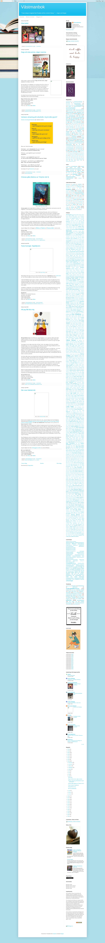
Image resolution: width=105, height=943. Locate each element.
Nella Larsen (75, 460)
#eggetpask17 (75, 545)
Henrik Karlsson (76, 337)
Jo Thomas (76, 364)
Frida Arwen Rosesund (74, 320)
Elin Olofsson (81, 299)
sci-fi (83, 174)
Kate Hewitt (72, 388)
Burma (82, 185)
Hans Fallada (73, 332)
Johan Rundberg (76, 367)
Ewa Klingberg (76, 314)
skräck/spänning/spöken (71, 176)
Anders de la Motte (78, 224)
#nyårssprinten (68, 564)
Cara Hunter (71, 263)
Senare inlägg (24, 463)
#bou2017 (74, 543)
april (69, 775)
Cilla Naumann (71, 283)
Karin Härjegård (73, 383)
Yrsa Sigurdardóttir (78, 532)
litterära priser (79, 140)
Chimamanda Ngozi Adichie (72, 278)
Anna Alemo (69, 233)
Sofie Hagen (77, 503)
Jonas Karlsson (72, 373)
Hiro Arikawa (68, 338)
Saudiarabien (77, 203)
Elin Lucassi (72, 299)
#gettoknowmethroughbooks (77, 102)
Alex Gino (80, 218)
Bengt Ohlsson (79, 254)
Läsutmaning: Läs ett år (76, 593)
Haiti (72, 193)
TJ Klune (77, 511)
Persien (82, 200)
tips (66, 150)
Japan (80, 195)
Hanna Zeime (78, 331)
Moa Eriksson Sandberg (77, 453)
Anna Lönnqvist (74, 238)
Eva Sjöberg (81, 312)
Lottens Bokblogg (71, 678)
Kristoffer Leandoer (74, 399)
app (79, 128)
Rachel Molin (68, 479)
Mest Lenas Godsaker (72, 705)
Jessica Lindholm (78, 360)
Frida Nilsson (79, 321)
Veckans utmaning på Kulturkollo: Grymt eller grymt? (39, 117)
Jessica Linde (71, 360)
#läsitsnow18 (68, 560)
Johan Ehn (68, 366)
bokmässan (68, 134)
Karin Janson (79, 383)
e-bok (29, 384)
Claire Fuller (82, 283)
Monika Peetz (79, 455)
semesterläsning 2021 (70, 145)
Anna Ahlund (81, 232)
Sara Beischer (68, 489)
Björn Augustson (73, 256)
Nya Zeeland (68, 200)
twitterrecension (81, 150)
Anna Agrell (76, 232)
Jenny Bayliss (77, 354)
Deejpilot (54, 933)
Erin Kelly (82, 310)
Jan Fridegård (79, 347)
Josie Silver (71, 376)
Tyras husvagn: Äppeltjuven (30, 246)
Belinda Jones (74, 254)
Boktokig (69, 715)
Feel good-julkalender (70, 116)
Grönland (81, 192)
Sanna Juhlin (68, 488)
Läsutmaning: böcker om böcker (76, 572)
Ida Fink (71, 341)
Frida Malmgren (74, 321)
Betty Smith (78, 255)
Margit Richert (68, 426)
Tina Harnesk (73, 518)
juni (69, 772)
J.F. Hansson (82, 346)
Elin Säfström (73, 300)
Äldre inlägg (59, 463)
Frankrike (79, 190)
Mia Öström (76, 448)
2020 (72, 654)
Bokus (29, 105)
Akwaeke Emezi (69, 218)
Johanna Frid (81, 367)
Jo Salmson (71, 364)
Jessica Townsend (80, 361)
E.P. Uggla (82, 294)
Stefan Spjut (72, 506)
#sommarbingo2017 (70, 565)
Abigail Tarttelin (78, 214)
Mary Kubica (78, 440)
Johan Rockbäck (69, 367)
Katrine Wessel (76, 388)
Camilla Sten (75, 262)
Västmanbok (33, 7)
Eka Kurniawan (81, 295)
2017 (72, 658)
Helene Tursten (74, 336)
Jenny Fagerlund (74, 355)
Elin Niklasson (76, 299)
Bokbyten (76, 113)
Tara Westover (37, 384)
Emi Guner (74, 305)
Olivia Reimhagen (78, 467)
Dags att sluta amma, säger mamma (33, 52)
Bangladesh (68, 185)
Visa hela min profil (70, 29)
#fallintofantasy (81, 546)
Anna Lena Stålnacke (77, 237)
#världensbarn (80, 111)
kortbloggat (72, 140)
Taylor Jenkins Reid (79, 513)
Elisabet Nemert (69, 301)
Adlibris (34, 105)
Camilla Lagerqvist (81, 261)
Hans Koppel (79, 332)
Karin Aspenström (77, 382)
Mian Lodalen (81, 448)
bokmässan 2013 (77, 134)
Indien (69, 194)
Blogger (62, 933)
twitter (76, 150)
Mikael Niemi (81, 450)
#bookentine (68, 543)
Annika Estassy (78, 244)
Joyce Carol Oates (77, 376)
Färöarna (67, 192)
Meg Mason (73, 445)
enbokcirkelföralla (72, 138)
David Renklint (81, 289)
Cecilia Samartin (73, 274)
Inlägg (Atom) (30, 465)
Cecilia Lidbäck (71, 273)
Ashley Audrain (78, 249)
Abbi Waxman (69, 214)
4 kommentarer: (39, 458)
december (70, 762)
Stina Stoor (68, 507)
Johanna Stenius (69, 371)
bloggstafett (79, 130)
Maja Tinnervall (79, 420)
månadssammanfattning (79, 141)
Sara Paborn (82, 491)
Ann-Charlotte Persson (77, 231)
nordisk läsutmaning (79, 576)
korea (72, 209)
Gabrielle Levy (68, 325)
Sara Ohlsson (77, 491)
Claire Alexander (77, 283)
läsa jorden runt (73, 601)
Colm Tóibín (75, 285)
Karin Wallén (77, 384)
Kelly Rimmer (69, 389)
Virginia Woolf (68, 529)
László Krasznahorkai (78, 416)
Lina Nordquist (81, 404)
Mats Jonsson (81, 442)
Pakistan (73, 200)
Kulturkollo (32, 168)
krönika (69, 172)
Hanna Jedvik (73, 331)
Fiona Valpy (71, 316)
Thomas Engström (75, 517)
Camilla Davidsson (73, 261)
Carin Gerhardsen (76, 263)
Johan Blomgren (75, 365)
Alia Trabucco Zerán (74, 221)
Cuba (75, 186)
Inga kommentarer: (39, 238)
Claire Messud (68, 284)
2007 (68, 814)
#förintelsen (68, 102)
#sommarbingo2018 (80, 565)
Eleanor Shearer (69, 296)
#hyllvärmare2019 (81, 553)
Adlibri (33, 455)
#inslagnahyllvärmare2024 (79, 554)
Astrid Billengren (77, 250)
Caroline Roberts (75, 267)
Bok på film (70, 113)
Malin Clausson (79, 421)
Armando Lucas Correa (80, 246)
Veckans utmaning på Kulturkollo (28, 119)
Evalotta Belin (68, 314)
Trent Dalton (79, 520)
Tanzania (76, 205)
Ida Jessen (80, 341)
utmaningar (74, 151)
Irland (83, 194)
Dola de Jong (75, 291)
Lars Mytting (81, 399)
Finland (72, 190)
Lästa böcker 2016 (79, 124)
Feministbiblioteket (71, 734)
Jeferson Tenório (69, 352)
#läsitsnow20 (75, 560)
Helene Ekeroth (68, 336)
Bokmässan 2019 (73, 114)
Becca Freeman (68, 254)
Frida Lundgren (68, 321)
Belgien (73, 185)
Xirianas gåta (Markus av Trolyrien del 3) (35, 177)
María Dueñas (76, 442)
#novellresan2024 (81, 563)
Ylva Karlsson (80, 531)
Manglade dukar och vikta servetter (35, 421)
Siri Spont (71, 501)
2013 (72, 662)
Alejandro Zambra (75, 218)
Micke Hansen (74, 449)
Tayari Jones (73, 513)
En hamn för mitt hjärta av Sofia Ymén (74, 702)
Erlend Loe (68, 311)
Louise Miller (72, 415)
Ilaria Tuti (71, 342)
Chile (67, 186)
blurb (74, 131)
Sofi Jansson (82, 501)
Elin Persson (68, 300)
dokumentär (72, 170)
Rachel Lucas (81, 478)
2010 (72, 666)
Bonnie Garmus (78, 257)
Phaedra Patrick (81, 474)
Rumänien (80, 201)
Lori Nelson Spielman (71, 414)
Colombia (71, 186)
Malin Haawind (74, 422)
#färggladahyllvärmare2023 (71, 548)
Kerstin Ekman (81, 389)
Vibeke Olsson (73, 526)
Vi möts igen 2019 (74, 574)
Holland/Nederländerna (79, 193)
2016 (72, 659)
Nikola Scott (76, 462)
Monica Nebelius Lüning (73, 455)
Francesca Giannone (77, 316)
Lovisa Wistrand (78, 415)
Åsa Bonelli (68, 535)
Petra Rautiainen (69, 474)
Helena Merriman (81, 335)
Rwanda (67, 203)
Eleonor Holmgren (81, 296)
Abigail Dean (74, 214)
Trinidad (81, 205)
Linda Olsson (81, 405)
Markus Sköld (72, 438)
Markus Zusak (78, 438)
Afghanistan (68, 184)
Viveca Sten (73, 529)
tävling (68, 151)
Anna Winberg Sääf (80, 239)
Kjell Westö (73, 393)
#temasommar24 (69, 109)
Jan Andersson (73, 347)
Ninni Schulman (74, 465)
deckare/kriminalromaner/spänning (74, 168)
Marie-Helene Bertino (74, 433)
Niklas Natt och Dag (69, 462)
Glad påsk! (24, 23)
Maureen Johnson (81, 444)
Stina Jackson (81, 506)
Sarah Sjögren (73, 495)
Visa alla (82, 744)
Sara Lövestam (79, 490)
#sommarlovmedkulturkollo (70, 107)
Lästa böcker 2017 (69, 125)
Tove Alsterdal (72, 519)
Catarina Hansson (73, 271)
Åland (79, 209)
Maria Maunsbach (75, 428)
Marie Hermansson (74, 432)
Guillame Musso (72, 329)
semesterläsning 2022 (79, 145)
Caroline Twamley (74, 268)
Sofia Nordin (68, 503)
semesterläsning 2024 (70, 146)
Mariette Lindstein (69, 435)
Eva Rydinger (76, 312)
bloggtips (68, 131)
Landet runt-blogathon (75, 123)
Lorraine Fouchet (79, 414)
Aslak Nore (71, 250)
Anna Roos (80, 238)
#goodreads (82, 551)
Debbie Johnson (81, 290)
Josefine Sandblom (78, 375)
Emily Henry (72, 306)
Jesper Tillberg (77, 358)
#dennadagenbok (81, 543)
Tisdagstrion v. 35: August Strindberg (74, 679)
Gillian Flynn (68, 326)
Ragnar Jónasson (75, 479)
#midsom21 (82, 560)
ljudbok (67, 141)
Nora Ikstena (79, 466)
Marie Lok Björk (81, 432)
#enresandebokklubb (69, 546)
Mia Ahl (67, 448)
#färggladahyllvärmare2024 (71, 549)
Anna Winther (68, 240)
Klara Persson (81, 394)
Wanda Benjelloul (79, 529)
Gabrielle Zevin (74, 325)
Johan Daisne (81, 365)
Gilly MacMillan (73, 326)
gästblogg (69, 139)
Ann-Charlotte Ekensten (29, 303)
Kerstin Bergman (75, 389)
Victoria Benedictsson (80, 526)
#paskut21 (78, 564)
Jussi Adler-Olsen (81, 378)
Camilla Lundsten (69, 262)
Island (69, 195)
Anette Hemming (69, 226)
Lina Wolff (68, 405)
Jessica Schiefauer (73, 361)
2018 (72, 656)
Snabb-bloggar (70, 859)
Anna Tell (75, 239)
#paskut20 (74, 564)
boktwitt (72, 135)
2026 (68, 749)
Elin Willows (78, 300)
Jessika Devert (74, 363)
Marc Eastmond (69, 425)
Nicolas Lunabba (77, 461)
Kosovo (68, 198)
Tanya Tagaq (73, 512)
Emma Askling (69, 307)
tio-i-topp (80, 149)
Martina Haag (73, 440)
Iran (79, 194)
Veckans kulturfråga (69, 126)
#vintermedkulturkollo (80, 109)
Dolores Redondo (72, 293)
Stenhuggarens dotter (36, 447)
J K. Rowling (72, 346)
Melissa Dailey (72, 447)
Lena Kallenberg (73, 401)
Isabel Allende (77, 345)
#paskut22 (82, 564)
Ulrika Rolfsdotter (78, 524)
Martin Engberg (75, 439)
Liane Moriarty (79, 401)
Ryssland (72, 203)
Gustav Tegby (71, 330)
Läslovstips (82, 123)
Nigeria (75, 199)
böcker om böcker (75, 167)
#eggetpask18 (81, 545)
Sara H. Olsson (73, 490)
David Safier (68, 290)
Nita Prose (79, 465)
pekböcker (68, 174)
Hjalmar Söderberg (74, 338)
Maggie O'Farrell (80, 419)
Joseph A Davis (33, 240)
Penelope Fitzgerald (69, 471)
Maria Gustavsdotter (80, 427)
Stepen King (76, 506)
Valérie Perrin (71, 525)
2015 (72, 660)
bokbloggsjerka (81, 574)
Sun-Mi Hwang (77, 507)
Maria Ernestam (68, 427)
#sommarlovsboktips (70, 108)
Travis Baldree (73, 520)
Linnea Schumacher (78, 409)
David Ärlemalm (74, 290)
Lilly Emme (73, 402)
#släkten (69, 106)
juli (69, 770)
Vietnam (77, 208)
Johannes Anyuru (76, 371)
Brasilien (77, 185)
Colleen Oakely (69, 285)
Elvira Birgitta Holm (78, 304)
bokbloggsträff (79, 131)
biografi (82, 166)
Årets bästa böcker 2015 (76, 156)
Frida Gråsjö (81, 320)
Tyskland (72, 207)
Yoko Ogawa (72, 532)
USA (41, 384)
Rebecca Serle (76, 480)
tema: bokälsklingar (69, 149)
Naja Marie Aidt (74, 459)
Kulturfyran (78, 569)
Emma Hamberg (73, 309)
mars (69, 790)
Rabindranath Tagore (77, 477)
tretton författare (75, 604)
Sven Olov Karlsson (77, 509)
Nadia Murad (68, 459)
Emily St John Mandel (79, 306)
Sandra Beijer (81, 486)
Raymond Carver (71, 480)
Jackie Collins (68, 347)
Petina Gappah (76, 473)
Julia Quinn (75, 377)
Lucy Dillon (72, 416)
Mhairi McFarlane (80, 447)
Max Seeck (68, 445)
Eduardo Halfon (69, 295)
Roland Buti (72, 483)
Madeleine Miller (79, 417)
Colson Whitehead (81, 285)
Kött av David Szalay (71, 675)
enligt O (69, 674)
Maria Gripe (74, 427)
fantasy (29, 240)
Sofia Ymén (73, 503)
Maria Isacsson (69, 428)
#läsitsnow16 (81, 559)
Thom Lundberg (69, 517)
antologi (76, 128)
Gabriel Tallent (81, 324)
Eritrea (77, 189)
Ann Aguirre (80, 227)
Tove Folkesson (79, 519)
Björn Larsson (78, 256)
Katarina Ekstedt (69, 387)
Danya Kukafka (75, 288)
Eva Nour (71, 312)
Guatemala (68, 193)
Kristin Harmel (74, 396)
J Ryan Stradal (76, 346)
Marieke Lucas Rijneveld (79, 434)
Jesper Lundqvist (72, 358)
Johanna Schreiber (80, 370)
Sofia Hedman (74, 502)
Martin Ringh (68, 440)
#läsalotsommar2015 (69, 558)
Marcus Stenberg (75, 425)
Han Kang (82, 330)
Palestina (78, 200)
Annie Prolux (76, 243)
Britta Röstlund (68, 260)
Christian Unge (69, 279)
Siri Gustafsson (76, 500)
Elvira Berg (72, 304)
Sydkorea (67, 205)
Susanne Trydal (81, 508)
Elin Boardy (68, 299)
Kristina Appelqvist (71, 398)
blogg (83, 128)
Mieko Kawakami (81, 449)
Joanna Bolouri (69, 365)
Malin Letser (80, 422)
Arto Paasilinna (72, 249)
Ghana (71, 192)
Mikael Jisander (76, 450)
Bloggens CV (39, 17)
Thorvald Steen (81, 517)
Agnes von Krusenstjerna (79, 215)
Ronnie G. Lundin (78, 483)
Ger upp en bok (77, 120)
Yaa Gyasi (71, 531)
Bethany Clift (72, 255)
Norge (80, 199)
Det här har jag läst (71, 724)
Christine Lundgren (69, 282)
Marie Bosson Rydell (77, 431)
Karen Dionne (77, 381)
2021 (68, 757)
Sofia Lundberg (81, 502)
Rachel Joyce (71, 478)
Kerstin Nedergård (78, 390)
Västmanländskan (77, 22)
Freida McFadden (74, 319)
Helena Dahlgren (73, 335)
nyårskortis (80, 143)
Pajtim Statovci (78, 468)
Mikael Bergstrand (69, 450)
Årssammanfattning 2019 (70, 161)
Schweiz (82, 203)
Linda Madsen (76, 405)
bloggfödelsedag (81, 129)
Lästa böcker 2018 (78, 125)
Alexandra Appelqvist (75, 219)
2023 (68, 754)
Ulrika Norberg (72, 524)
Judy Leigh (71, 377)
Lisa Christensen (72, 410)
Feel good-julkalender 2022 (76, 118)
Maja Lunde (73, 420)
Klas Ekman (68, 395)
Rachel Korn (76, 478)
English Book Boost (72, 591)
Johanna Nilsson (72, 370)
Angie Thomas (75, 227)
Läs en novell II (71, 570)
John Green (75, 372)
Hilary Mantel (81, 337)
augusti (69, 769)
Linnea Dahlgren (71, 409)
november (70, 764)
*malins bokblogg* (71, 701)
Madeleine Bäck (72, 417)
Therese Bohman (75, 514)
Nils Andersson (81, 462)
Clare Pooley (81, 284)
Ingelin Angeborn (81, 342)
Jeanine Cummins (81, 351)
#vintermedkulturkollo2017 (72, 111)
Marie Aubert (71, 431)
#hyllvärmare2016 (69, 552)
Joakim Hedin (81, 364)
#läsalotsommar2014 (80, 557)
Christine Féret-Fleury (80, 280)
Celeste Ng (79, 274)
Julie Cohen (71, 378)
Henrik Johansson (69, 337)
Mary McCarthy (71, 442)
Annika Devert (72, 244)
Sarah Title (79, 495)
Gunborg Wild (77, 329)
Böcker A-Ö (79, 114)
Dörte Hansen (71, 294)
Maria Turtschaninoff (76, 429)
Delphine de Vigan (69, 291)
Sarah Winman (71, 496)
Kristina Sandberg (77, 398)
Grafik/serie (68, 166)
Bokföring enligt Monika (72, 682)
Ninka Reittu (68, 465)
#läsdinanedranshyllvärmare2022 (72, 559)
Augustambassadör (70, 112)
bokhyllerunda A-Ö (70, 575)
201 (72, 655)
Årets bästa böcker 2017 (78, 157)
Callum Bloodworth (76, 260)
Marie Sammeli (68, 433)
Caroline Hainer (73, 266)
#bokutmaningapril (70, 542)
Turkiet (67, 207)
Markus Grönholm (72, 437)
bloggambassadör (72, 129)
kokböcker (82, 171)
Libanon (81, 198)
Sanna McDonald (74, 488)
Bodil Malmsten (72, 257)
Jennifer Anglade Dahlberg (76, 352)
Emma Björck (74, 307)
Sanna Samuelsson (80, 488)
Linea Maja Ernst (72, 408)
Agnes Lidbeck (71, 215)
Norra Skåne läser (80, 596)
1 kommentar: (38, 46)
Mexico (71, 199)
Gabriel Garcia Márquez (74, 324)
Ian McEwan (79, 340)
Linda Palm (70, 407)
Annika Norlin (77, 245)
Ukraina (67, 208)
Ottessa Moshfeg (73, 468)
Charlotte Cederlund (70, 277)
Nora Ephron (73, 466)
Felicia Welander (78, 315)
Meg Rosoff (78, 445)
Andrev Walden (81, 225)
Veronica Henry (77, 525)
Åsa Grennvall (73, 535)
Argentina (74, 184)
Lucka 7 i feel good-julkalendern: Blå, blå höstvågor (77, 850)
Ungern (72, 208)
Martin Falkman (81, 439)
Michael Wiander (69, 449)
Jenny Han (81, 355)
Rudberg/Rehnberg (69, 485)
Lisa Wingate (73, 411)
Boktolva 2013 (68, 569)
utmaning (82, 579)
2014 (72, 661)
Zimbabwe (68, 209)
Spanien (74, 204)
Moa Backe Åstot (69, 453)
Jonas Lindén (78, 373)
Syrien (72, 205)
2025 (68, 751)
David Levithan (69, 289)
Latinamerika (76, 198)
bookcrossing (78, 135)
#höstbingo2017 (69, 554)
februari (70, 792)
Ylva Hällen (75, 531)
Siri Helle (80, 500)
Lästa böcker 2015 (71, 124)
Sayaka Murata (76, 496)
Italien (75, 195)
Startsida (22, 17)
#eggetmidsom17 (69, 545)
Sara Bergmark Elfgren (76, 489)
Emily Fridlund (79, 305)
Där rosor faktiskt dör (28, 390)
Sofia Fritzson (69, 502)
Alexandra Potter (73, 220)
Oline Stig (72, 467)
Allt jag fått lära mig (27, 309)
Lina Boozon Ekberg (69, 404)
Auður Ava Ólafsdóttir (80, 251)
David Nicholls (75, 289)
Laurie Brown (74, 400)
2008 (72, 668)
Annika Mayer (72, 245)
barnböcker (27, 111)
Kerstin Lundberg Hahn (70, 390)
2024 (68, 752)
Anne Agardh (74, 240)
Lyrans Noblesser (71, 692)
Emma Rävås (79, 309)
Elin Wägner (82, 300)
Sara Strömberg (75, 492)
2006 (68, 816)
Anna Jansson (79, 234)
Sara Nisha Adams (71, 491)
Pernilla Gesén (76, 472)
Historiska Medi (42, 416)
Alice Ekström (81, 221)
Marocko (67, 199)
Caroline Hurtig (78, 266)
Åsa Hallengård (79, 535)
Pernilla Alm (72, 472)
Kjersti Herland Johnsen (74, 394)
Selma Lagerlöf (79, 497)
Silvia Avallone (70, 500)
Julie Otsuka (75, 378)
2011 (72, 665)
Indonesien (73, 194)
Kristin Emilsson (80, 395)
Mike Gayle (78, 451)
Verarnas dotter (50, 228)
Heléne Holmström (81, 336)
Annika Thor (82, 245)
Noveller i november (72, 597)
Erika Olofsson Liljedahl (75, 310)
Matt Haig (78, 443)
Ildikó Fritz (76, 342)
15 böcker (76, 566)
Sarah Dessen (71, 494)
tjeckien (75, 209)
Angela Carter (74, 226)
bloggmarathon (71, 130)
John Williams (80, 372)
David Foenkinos (81, 288)
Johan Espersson (74, 366)
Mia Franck (72, 448)
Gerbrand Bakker (81, 325)
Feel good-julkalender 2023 (71, 119)
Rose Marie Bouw (73, 484)
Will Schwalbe (73, 530)
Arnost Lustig (76, 248)
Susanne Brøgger (73, 508)
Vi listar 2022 (71, 128)
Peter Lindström (71, 473)
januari (69, 793)
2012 (72, 664)
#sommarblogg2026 (78, 106)
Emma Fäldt (79, 307)
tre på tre (69, 604)
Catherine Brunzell (73, 272)
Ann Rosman (72, 229)
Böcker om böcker (30, 17)
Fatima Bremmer (71, 315)
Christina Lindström (76, 279)
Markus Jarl (78, 437)
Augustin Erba (73, 251)
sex (70, 175)
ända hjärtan (29, 422)
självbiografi (32, 384)
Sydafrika (80, 204)
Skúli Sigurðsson (76, 501)
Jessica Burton (78, 359)
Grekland (75, 192)
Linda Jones (72, 405)
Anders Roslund (71, 224)
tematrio (76, 149)
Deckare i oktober (80, 589)
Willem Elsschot (78, 530)
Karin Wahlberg (72, 384)
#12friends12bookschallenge (71, 541)
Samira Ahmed (76, 486)
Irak (77, 194)
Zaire (81, 208)
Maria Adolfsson (75, 426)
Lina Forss (76, 404)
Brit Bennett (72, 258)
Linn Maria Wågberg (78, 408)
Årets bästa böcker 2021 (76, 160)
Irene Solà (72, 345)
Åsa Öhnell (76, 536)
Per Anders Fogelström (77, 471)
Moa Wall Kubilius (35, 111)
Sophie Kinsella (78, 505)
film (83, 138)
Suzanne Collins (69, 509)
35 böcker (71, 568)
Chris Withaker (81, 278)
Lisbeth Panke (79, 411)
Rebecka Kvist (81, 480)
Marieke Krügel (71, 434)
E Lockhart (77, 294)
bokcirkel (73, 132)
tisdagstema (72, 150)
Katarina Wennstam (76, 387)
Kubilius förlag (39, 78)
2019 (68, 761)
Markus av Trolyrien (40, 228)
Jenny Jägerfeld (69, 356)
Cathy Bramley (78, 272)
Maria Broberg (81, 426)
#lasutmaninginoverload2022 (71, 557)
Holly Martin (81, 338)
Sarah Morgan (78, 494)
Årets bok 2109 (73, 154)
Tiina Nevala (68, 518)
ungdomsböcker (42, 240)
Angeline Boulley (69, 227)
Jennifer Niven (72, 354)
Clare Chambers (75, 284)
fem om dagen (78, 138)
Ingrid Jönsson (69, 344)
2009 (72, 667)
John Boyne (71, 372)
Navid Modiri (70, 460)
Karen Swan (82, 381)
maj (69, 774)
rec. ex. (39, 111)
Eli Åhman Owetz (70, 297)
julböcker (74, 139)
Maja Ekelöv (68, 420)
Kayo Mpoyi (82, 388)
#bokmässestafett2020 (78, 101)
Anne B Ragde (79, 240)
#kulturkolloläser (77, 103)
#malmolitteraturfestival (70, 105)
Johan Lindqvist (81, 366)
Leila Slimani (79, 400)
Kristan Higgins (74, 395)
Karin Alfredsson (69, 382)
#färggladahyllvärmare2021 (71, 547)
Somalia (69, 204)
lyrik (73, 172)
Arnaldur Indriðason (69, 248)
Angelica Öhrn (81, 226)
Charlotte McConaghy (79, 277)
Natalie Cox (79, 459)
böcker (30, 111)
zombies (67, 179)
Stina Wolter (73, 507)
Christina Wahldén (72, 280)
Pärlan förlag (42, 206)
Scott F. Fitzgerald (73, 497)
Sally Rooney (71, 486)
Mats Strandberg (70, 443)
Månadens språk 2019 (71, 573)
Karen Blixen (72, 381)
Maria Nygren (81, 428)
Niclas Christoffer (71, 461)
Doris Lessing (77, 293)
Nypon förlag (42, 272)
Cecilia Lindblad (78, 273)
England (68, 189)
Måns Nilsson (79, 456)
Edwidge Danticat (75, 295)
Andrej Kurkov (75, 225)
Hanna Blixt (68, 331)
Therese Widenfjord (73, 515)
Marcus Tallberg (81, 425)
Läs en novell (76, 592)
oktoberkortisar (69, 144)
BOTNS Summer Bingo (78, 568)
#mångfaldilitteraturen (79, 105)
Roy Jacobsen (81, 484)
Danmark (80, 186)
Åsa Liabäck (71, 536)
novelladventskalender (72, 143)
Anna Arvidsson (74, 233)
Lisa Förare (79, 410)
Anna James (73, 234)
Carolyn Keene (81, 268)
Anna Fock (80, 233)
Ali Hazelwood (79, 220)
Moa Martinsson (72, 454)
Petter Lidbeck (75, 474)
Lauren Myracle (69, 400)
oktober (70, 765)
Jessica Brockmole (71, 359)
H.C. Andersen (76, 330)
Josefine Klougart (71, 375)
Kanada (67, 197)
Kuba (72, 198)
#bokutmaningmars (79, 542)
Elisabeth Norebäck (76, 301)
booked (82, 135)
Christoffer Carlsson (76, 282)
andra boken (58, 275)
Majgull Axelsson (72, 421)
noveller (79, 172)
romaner (75, 174)
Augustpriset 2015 (80, 112)
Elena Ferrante (74, 296)
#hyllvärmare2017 (80, 552)
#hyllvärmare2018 (69, 553)
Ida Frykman (75, 341)
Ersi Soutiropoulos (74, 311)
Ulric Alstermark (73, 523)
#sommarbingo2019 (69, 566)
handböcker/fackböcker (71, 171)
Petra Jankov (81, 473)
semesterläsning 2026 (79, 146)
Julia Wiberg (80, 377)
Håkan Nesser (71, 340)
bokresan (67, 135)
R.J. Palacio (71, 477)
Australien (80, 184)
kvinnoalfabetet (78, 575)
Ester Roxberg (79, 311)
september (70, 767)
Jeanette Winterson (73, 351)
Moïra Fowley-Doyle (73, 456)
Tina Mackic (79, 518)
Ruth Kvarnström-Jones (77, 485)
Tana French (68, 512)
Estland (81, 189)
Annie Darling (71, 243)
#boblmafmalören (69, 101)
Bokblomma (70, 739)
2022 (68, 756)
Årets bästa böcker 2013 (74, 155)
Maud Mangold (74, 444)
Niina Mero (82, 461)
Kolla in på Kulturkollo (28, 173)
